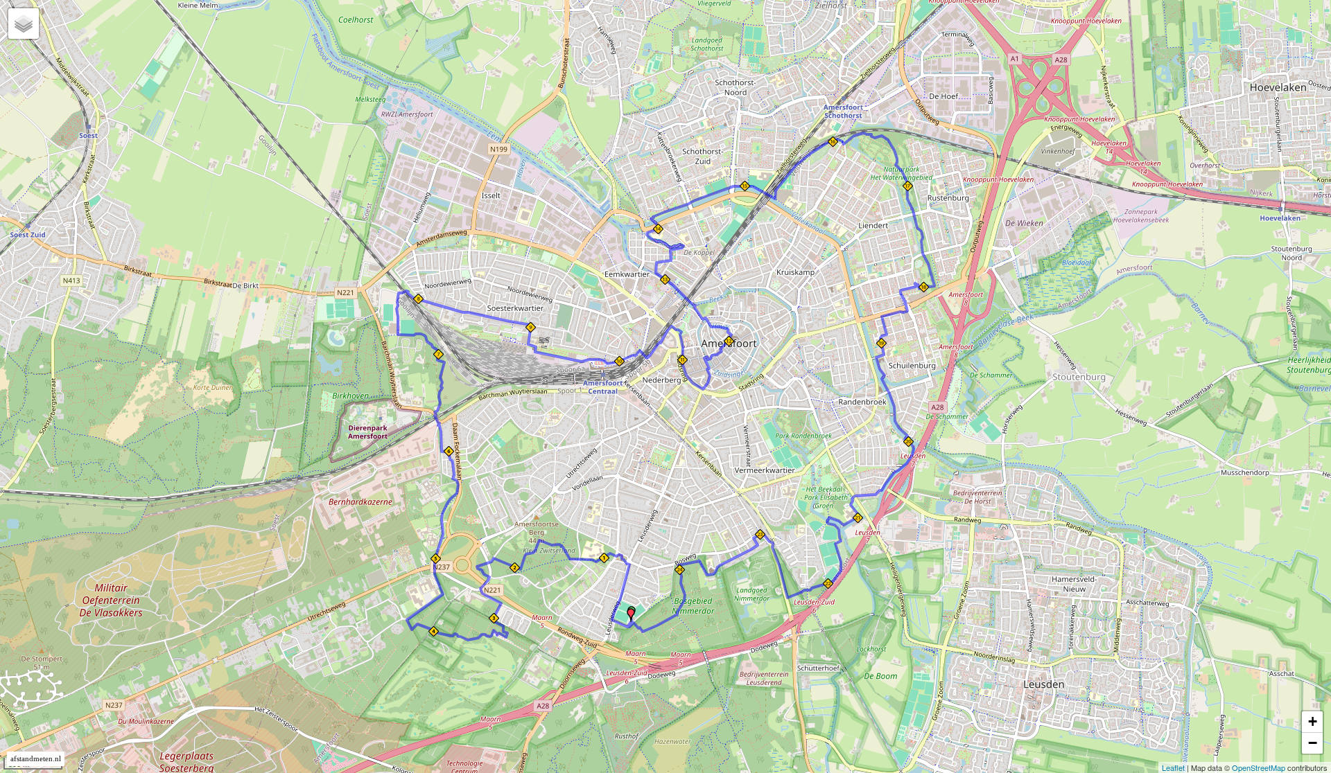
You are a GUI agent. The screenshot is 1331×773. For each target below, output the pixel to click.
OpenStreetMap (1258, 767)
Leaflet (1173, 767)
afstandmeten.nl (35, 759)
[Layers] (23, 23)
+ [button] (1312, 721)
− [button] (1312, 743)
